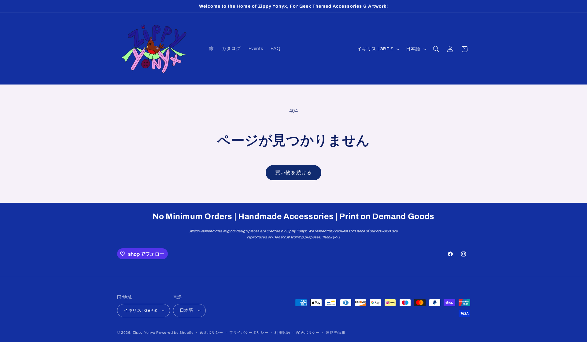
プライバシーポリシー (248, 332)
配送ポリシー (307, 332)
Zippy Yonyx (144, 332)
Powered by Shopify (174, 332)
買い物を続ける (293, 172)
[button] (436, 49)
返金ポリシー (211, 332)
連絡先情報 (335, 332)
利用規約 (282, 332)
